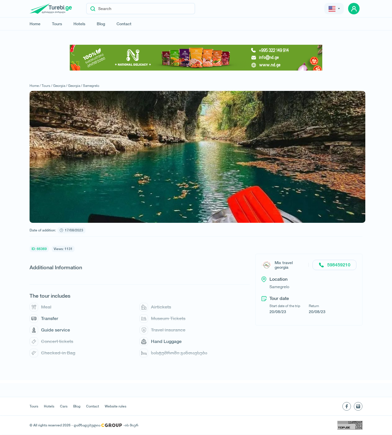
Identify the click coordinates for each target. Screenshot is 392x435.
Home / (35, 85)
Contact (124, 24)
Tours (57, 24)
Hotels (79, 24)
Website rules (115, 406)
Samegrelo (91, 85)
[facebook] (346, 406)
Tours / (47, 85)
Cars (63, 406)
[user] (354, 8)
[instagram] (358, 406)
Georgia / (60, 85)
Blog (101, 24)
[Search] (92, 8)
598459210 (338, 265)
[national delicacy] (196, 58)
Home (35, 24)
